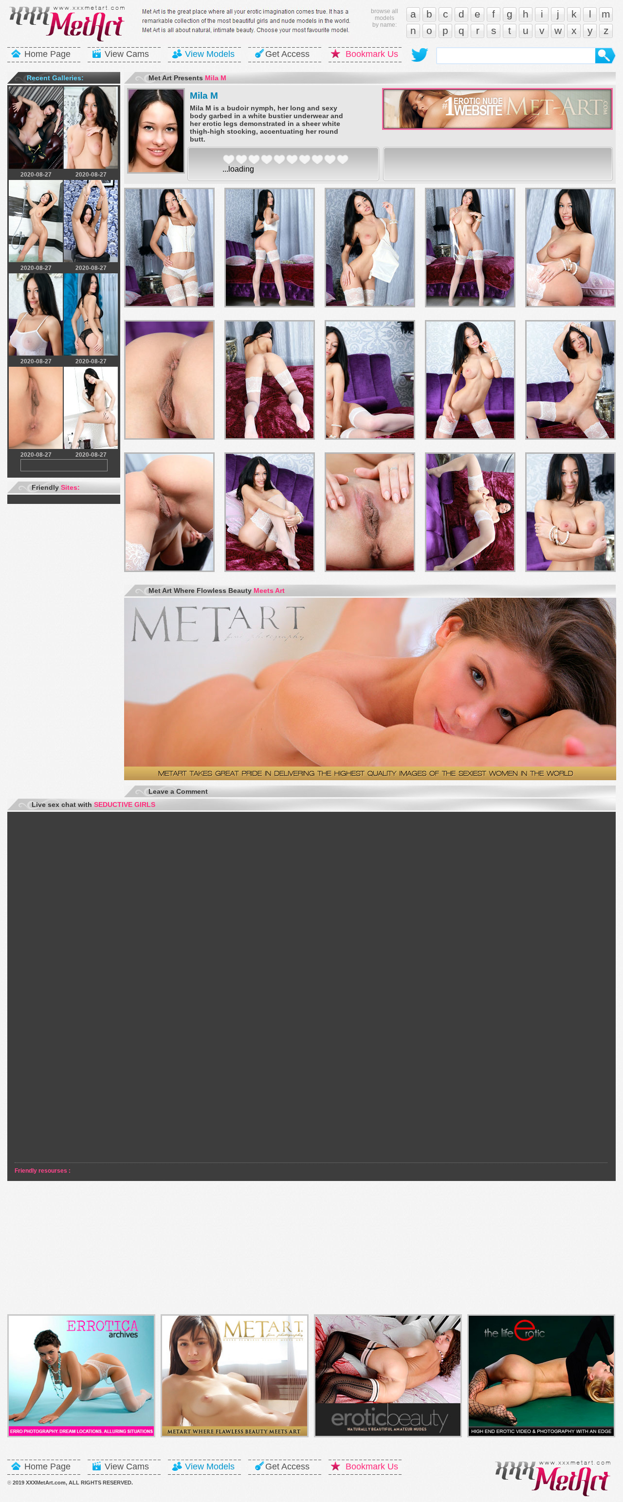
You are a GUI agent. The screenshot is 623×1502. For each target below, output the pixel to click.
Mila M (204, 95)
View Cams (127, 54)
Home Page (47, 54)
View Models (210, 54)
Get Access (287, 54)
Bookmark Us (372, 54)
